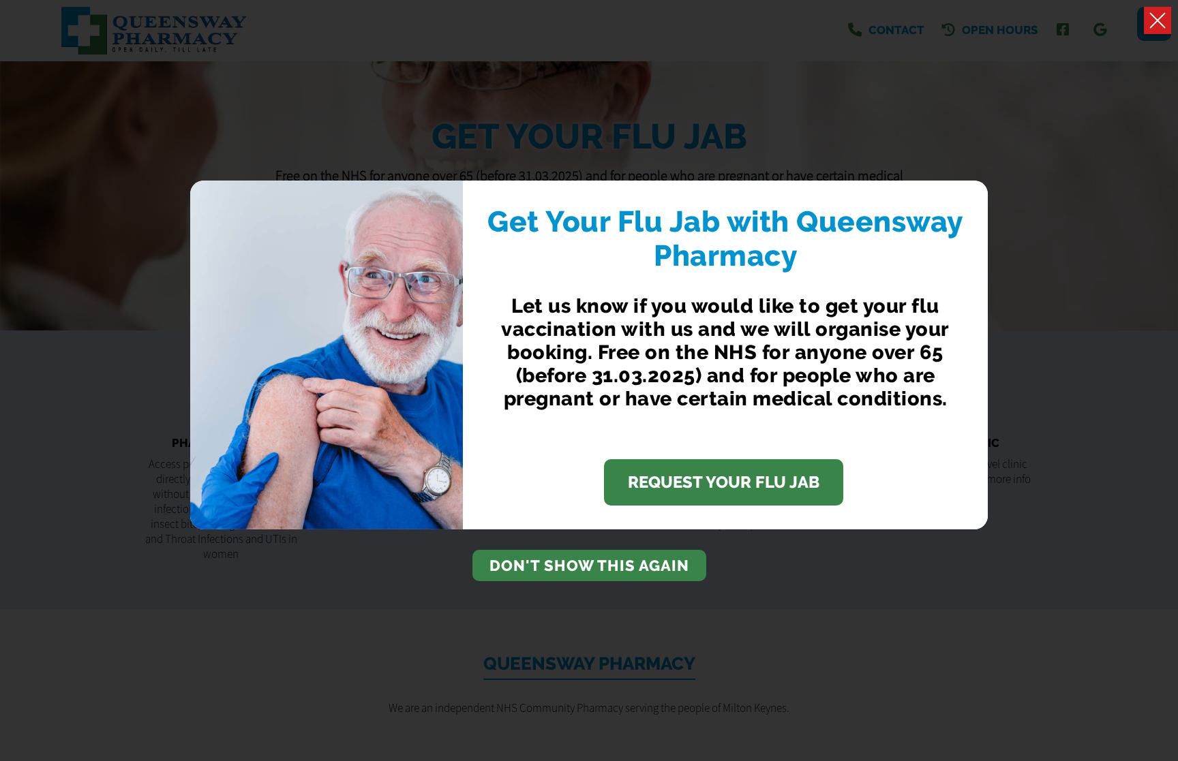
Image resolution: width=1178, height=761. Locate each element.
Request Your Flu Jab (723, 482)
